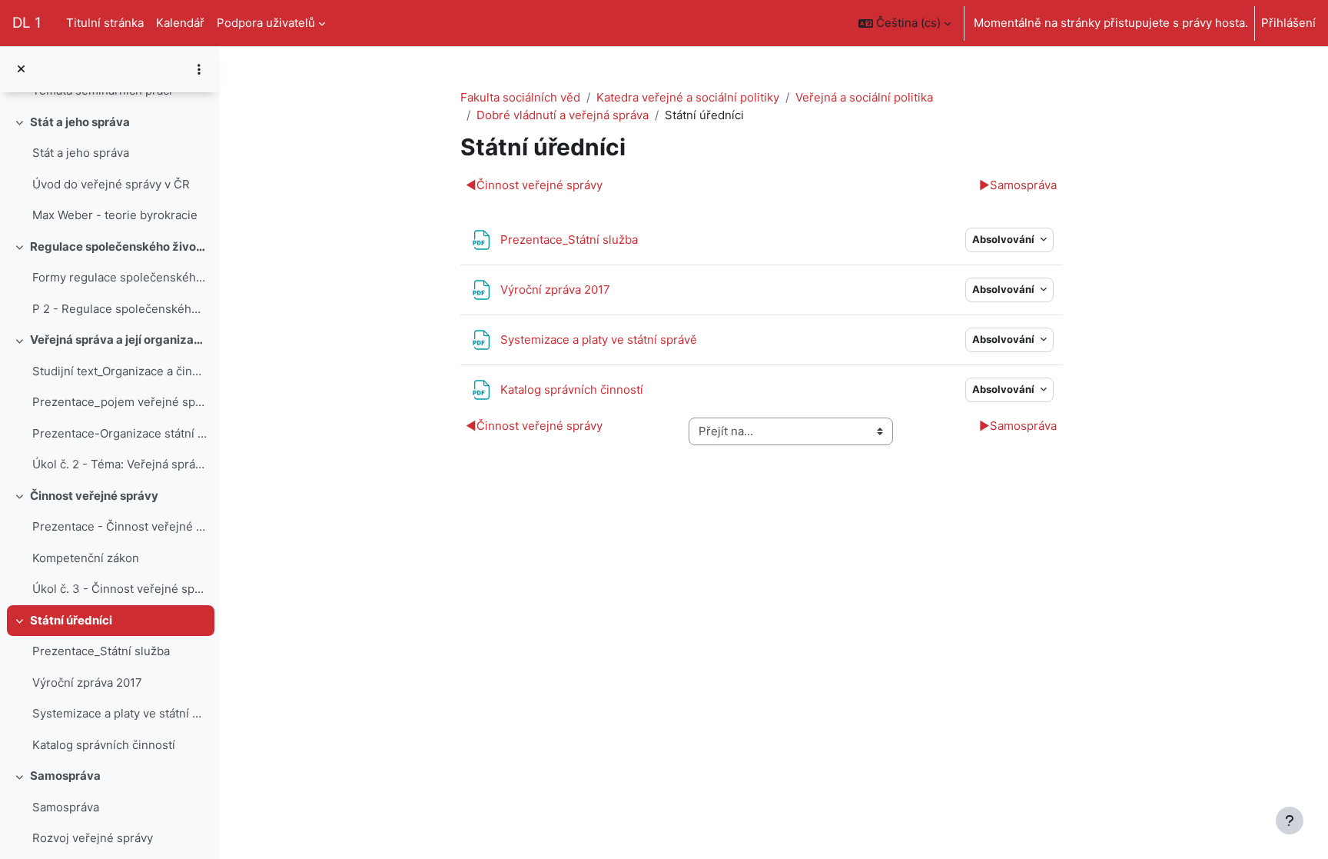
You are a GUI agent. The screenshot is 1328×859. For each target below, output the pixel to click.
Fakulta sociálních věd (520, 97)
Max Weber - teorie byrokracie (115, 215)
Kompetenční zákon (85, 558)
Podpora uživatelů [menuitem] (266, 22)
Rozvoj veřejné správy (92, 838)
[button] (904, 23)
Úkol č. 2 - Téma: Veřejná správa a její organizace (119, 464)
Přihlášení (1288, 22)
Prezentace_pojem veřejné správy (119, 402)
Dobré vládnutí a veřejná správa (562, 115)
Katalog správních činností (103, 744)
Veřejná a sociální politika (864, 97)
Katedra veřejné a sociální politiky (687, 97)
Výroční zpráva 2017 (87, 682)
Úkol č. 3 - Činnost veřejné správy (119, 588)
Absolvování (1004, 239)
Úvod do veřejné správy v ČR (111, 184)
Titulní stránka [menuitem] (105, 22)
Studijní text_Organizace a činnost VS (119, 371)
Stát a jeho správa (80, 122)
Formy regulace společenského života (119, 277)
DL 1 (27, 23)
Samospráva (65, 775)
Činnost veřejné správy (94, 495)
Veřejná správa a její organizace (119, 339)
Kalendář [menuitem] (180, 22)
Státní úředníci (71, 620)
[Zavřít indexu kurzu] (21, 69)
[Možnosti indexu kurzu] (199, 69)
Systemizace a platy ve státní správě (119, 713)
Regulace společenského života (119, 246)
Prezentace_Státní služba (101, 651)
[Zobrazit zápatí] (1289, 820)
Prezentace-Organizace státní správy (119, 433)
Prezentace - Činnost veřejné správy (119, 526)
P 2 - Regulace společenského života (119, 308)
